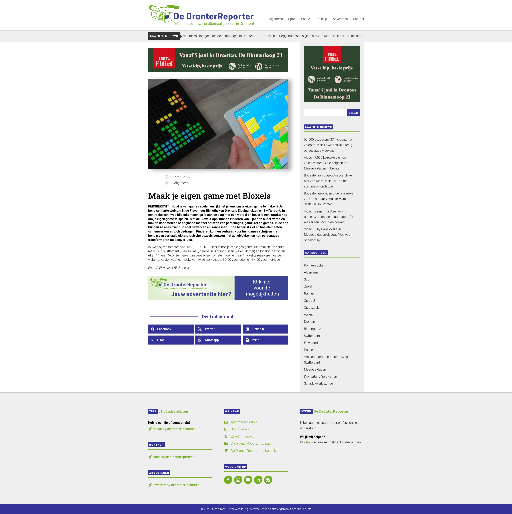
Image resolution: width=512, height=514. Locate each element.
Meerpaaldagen (315, 369)
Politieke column (315, 265)
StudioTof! (304, 509)
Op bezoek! (312, 308)
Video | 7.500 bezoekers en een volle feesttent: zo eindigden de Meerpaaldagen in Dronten (325, 163)
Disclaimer (218, 509)
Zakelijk (322, 19)
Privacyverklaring (237, 509)
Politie (308, 350)
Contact (358, 19)
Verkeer (309, 315)
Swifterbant (312, 336)
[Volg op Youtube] (248, 480)
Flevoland (311, 343)
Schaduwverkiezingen (319, 383)
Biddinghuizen (314, 329)
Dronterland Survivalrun (320, 376)
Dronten (309, 322)
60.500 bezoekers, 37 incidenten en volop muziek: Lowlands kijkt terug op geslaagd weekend (328, 145)
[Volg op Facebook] (228, 480)
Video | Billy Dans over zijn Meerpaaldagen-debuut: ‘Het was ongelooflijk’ (327, 234)
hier (309, 442)
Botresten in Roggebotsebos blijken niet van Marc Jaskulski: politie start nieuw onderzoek (302, 36)
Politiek (306, 19)
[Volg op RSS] (268, 480)
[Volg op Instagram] (238, 480)
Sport (292, 19)
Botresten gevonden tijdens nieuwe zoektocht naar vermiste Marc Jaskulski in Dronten (328, 198)
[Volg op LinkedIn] (258, 480)
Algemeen (276, 19)
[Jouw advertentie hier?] (218, 299)
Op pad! (309, 301)
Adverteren (340, 19)
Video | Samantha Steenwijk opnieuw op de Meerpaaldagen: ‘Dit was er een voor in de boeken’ (328, 216)
